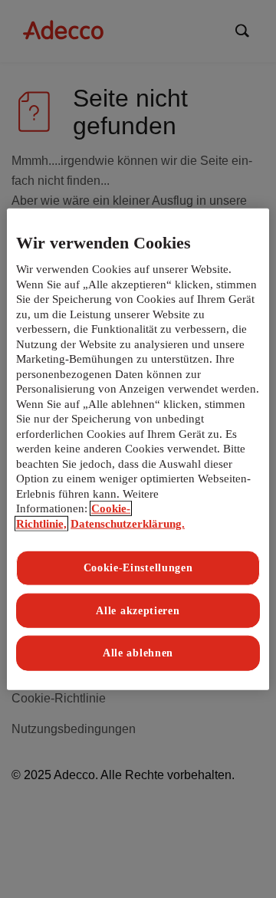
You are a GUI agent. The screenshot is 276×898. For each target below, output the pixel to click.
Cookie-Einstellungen (138, 568)
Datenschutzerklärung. (128, 524)
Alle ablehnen (138, 653)
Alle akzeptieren (137, 611)
